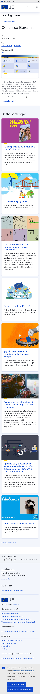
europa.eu (16, 604)
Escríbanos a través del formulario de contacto (16, 619)
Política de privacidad (8, 643)
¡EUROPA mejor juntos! (15, 201)
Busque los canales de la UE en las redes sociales (18, 631)
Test (2, 52)
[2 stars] (5, 559)
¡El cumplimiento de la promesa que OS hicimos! (19, 148)
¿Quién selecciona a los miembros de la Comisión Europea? (16, 354)
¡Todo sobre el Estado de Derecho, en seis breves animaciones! (16, 247)
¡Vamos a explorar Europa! (17, 306)
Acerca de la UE (6, 45)
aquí (23, 97)
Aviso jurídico (5, 646)
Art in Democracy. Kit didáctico (19, 523)
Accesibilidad (5, 579)
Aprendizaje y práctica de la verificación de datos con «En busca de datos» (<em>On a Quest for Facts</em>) (18, 467)
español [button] (27, 7)
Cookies (4, 649)
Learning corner (8, 569)
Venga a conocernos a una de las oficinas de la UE (18, 622)
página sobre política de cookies (23, 671)
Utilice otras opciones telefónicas (12, 616)
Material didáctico (9, 21)
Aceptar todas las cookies (16, 684)
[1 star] (3, 559)
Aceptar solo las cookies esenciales (20, 689)
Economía (17, 45)
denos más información (29, 560)
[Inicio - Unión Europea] (12, 7)
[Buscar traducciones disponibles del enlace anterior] (26, 97)
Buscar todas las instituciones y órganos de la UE (17, 658)
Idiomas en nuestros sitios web (11, 640)
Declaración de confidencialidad (12, 590)
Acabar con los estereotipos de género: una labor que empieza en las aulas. (19, 404)
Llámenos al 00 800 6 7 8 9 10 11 (12, 613)
